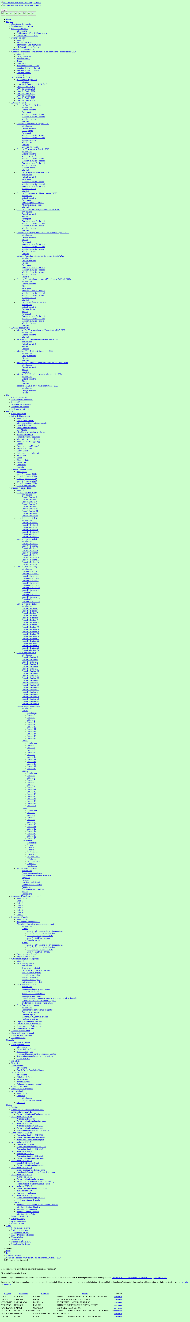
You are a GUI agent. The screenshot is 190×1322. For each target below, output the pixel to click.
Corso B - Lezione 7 (30, 527)
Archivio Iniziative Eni (20, 328)
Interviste (15, 1202)
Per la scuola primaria (25, 963)
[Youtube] (12, 15)
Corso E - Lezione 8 (30, 618)
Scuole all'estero (18, 402)
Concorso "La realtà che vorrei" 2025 (32, 302)
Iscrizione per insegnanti (21, 404)
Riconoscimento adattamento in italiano (33, 1130)
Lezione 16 (31, 736)
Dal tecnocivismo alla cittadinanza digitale (39, 1000)
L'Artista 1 (31, 847)
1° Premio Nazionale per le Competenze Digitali (36, 1054)
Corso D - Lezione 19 (31, 601)
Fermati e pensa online (31, 975)
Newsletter (15, 1061)
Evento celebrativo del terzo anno (30, 1179)
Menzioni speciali (29, 142)
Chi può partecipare (19, 397)
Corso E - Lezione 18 (30, 632)
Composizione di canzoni (32, 884)
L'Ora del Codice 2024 (26, 100)
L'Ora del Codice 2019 (26, 89)
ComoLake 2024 (23, 1058)
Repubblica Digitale (25, 1051)
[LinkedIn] (7, 15)
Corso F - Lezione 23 (30, 692)
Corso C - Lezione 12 (30, 560)
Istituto (85, 1294)
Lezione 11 (31, 729)
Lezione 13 (31, 731)
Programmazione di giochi (27, 954)
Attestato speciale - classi (32, 205)
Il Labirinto (21, 455)
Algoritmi (26, 877)
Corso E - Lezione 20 (30, 636)
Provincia (23, 1294)
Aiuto (8, 1225)
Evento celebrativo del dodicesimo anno (27, 1109)
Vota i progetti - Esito (30, 156)
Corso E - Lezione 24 (30, 646)
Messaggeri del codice (20, 1216)
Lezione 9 (31, 822)
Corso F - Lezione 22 (30, 690)
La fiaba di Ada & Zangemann (29, 1024)
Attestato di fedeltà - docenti (28, 66)
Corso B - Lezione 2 (30, 523)
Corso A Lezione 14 (30, 516)
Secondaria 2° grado (19, 917)
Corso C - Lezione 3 (30, 546)
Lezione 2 (31, 775)
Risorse (20, 61)
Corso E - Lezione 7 (30, 615)
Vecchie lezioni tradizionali (28, 868)
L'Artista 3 (31, 854)
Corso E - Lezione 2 (30, 608)
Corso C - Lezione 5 (30, 548)
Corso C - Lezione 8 (30, 553)
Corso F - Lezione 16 (30, 678)
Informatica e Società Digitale (29, 45)
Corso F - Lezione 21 (30, 687)
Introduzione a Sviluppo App (28, 441)
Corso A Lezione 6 (29, 504)
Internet (25, 891)
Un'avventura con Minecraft (28, 453)
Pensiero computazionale (32, 873)
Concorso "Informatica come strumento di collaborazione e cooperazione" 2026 (43, 52)
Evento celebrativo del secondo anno (32, 1188)
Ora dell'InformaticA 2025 (27, 35)
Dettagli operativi (24, 56)
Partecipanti (21, 63)
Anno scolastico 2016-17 (21, 1174)
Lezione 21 (31, 806)
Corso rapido (27, 840)
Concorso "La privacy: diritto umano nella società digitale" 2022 (43, 233)
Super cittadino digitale (31, 980)
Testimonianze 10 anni (20, 1042)
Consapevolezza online (31, 996)
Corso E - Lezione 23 (30, 643)
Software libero (17, 1065)
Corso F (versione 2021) (26, 485)
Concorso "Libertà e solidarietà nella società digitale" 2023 (40, 256)
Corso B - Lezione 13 (30, 536)
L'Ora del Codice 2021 (26, 93)
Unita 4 (20, 908)
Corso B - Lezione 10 (30, 532)
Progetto (9, 21)
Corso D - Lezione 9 (30, 585)
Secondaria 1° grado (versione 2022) (26, 896)
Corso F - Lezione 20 (30, 685)
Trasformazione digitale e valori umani (37, 1003)
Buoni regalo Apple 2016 (27, 79)
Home (8, 19)
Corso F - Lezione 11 (30, 671)
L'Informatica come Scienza (28, 47)
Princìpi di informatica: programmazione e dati (35, 924)
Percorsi (9, 411)
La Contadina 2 (33, 857)
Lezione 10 (31, 727)
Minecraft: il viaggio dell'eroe (28, 439)
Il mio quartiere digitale (31, 973)
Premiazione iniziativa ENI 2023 (30, 1126)
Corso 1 (25, 710)
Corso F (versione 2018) (26, 652)
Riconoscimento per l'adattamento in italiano (35, 1056)
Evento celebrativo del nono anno (30, 1128)
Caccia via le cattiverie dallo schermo (37, 970)
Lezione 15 (31, 799)
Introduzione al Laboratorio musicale (32, 423)
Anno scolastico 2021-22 (21, 1133)
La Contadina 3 (33, 861)
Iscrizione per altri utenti (21, 409)
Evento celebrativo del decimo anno (31, 1121)
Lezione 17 (31, 766)
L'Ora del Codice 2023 (26, 98)
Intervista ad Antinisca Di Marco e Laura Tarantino (37, 1205)
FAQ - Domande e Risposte (22, 1235)
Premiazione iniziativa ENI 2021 (30, 1149)
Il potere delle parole (30, 977)
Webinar (14, 1107)
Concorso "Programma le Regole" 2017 (33, 124)
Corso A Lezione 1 (29, 497)
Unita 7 (20, 915)
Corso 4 (25, 808)
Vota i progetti (27, 131)
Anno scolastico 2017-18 (21, 1167)
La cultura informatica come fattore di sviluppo (36, 1172)
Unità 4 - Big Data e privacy (38, 938)
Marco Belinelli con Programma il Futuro (33, 1184)
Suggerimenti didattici (20, 1232)
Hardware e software (30, 1019)
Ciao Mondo (22, 430)
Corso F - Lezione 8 (30, 666)
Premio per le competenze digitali (30, 1140)
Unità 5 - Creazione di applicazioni (41, 933)
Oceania (20, 444)
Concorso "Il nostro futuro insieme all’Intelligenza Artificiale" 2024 (44, 279)
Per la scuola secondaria (26, 984)
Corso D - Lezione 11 (30, 590)
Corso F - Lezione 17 (30, 680)
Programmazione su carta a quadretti (36, 875)
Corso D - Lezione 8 (30, 583)
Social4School (22, 1079)
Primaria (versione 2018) (21, 488)
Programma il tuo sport (26, 448)
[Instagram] (21, 15)
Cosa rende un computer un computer (37, 1010)
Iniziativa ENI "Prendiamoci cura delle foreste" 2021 (38, 339)
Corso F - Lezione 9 (30, 669)
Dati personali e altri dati (32, 982)
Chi (7, 395)
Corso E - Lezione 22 (30, 641)
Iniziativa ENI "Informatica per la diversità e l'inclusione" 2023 (42, 362)
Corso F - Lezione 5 (30, 662)
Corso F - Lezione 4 (30, 659)
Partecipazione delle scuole (22, 400)
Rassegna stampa (18, 1218)
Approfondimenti (18, 1038)
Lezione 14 (31, 734)
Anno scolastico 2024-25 (21, 1112)
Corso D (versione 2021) (27, 481)
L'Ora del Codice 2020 (26, 91)
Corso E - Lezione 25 (30, 648)
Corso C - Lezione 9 (30, 555)
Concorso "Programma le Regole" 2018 (33, 149)
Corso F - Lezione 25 (30, 697)
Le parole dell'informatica (21, 1035)
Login (4, 10)
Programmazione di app (26, 956)
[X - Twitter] (25, 15)
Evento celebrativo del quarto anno (31, 1170)
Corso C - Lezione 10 (30, 557)
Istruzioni (25, 82)
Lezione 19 (31, 768)
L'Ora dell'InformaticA (20, 416)
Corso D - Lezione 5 (30, 576)
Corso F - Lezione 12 (30, 673)
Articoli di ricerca (18, 1221)
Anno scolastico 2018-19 (21, 1160)
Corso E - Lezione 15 (30, 627)
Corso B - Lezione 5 (30, 525)
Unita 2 (20, 903)
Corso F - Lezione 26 (30, 699)
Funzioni (25, 880)
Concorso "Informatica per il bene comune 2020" (37, 193)
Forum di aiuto (17, 1237)
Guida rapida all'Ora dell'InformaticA (32, 33)
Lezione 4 (31, 717)
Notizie (9, 1105)
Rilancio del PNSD (24, 1177)
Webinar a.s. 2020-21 (25, 1144)
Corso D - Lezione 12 (31, 592)
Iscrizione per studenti (20, 407)
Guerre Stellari (22, 451)
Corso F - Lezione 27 (30, 701)
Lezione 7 (31, 722)
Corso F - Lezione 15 (30, 676)
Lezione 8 (31, 724)
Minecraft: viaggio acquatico (28, 437)
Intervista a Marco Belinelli (28, 1212)
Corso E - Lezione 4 (30, 611)
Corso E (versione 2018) (27, 604)
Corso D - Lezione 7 (30, 581)
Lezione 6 (31, 750)
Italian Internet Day (24, 1191)
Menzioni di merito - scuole (28, 70)
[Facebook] (3, 15)
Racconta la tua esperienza (22, 1089)
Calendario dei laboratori (32, 1100)
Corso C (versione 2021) (27, 478)
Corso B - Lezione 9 (30, 530)
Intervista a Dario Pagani (27, 1209)
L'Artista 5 (31, 864)
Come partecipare (18, 414)
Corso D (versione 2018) (27, 567)
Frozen (19, 458)
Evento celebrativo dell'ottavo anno (31, 1137)
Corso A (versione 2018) (27, 492)
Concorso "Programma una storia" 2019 (33, 172)
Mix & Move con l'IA (25, 420)
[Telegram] (29, 15)
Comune (45, 1294)
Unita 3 (20, 905)
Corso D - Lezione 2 (30, 571)
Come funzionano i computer (28, 1005)
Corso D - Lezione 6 (30, 578)
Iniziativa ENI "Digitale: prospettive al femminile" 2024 (39, 374)
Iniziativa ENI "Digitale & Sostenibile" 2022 (35, 351)
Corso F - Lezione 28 (30, 703)
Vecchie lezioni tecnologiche (28, 706)
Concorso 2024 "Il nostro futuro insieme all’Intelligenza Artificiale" (139, 1278)
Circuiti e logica (28, 1014)
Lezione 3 (31, 715)
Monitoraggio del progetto (22, 26)
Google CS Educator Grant (28, 1163)
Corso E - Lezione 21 (30, 639)
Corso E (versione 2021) (27, 483)
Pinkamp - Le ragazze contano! (29, 1084)
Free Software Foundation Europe (30, 1070)
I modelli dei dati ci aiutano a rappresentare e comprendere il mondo (49, 998)
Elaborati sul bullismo (30, 147)
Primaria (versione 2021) (21, 469)
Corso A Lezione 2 (29, 499)
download (118, 1296)
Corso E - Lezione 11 (30, 622)
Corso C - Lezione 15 (30, 564)
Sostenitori (21, 1102)
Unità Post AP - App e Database (40, 935)
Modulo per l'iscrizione (20, 1244)
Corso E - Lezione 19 (30, 634)
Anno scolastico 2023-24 (21, 1116)
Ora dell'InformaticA (19, 28)
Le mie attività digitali (30, 991)
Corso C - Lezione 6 (30, 550)
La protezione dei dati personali (29, 1021)
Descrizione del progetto (21, 24)
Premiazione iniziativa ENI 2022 (30, 1135)
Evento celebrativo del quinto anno (31, 1165)
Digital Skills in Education (27, 1049)
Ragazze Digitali (23, 1082)
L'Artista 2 (31, 850)
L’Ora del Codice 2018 (26, 86)
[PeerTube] (16, 15)
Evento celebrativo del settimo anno (31, 1147)
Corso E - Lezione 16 (30, 629)
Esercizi (25, 942)
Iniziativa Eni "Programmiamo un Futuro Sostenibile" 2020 (41, 330)
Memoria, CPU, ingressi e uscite (35, 1017)
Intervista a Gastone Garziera (28, 1207)
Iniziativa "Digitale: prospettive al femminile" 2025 (37, 386)
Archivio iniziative (18, 1091)
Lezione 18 (31, 738)
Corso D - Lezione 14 (31, 594)
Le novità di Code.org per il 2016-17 (32, 84)
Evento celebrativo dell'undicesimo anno (33, 1114)
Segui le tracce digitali (31, 968)
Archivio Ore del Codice (21, 77)
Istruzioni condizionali (31, 882)
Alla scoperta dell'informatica (28, 922)
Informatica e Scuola (25, 42)
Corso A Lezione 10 (30, 509)
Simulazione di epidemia (27, 427)
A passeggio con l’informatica (29, 1026)
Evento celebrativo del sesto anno (30, 1158)
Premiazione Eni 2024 (26, 1119)
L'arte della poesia (24, 425)
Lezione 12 (31, 792)
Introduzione (22, 31)
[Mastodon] (34, 15)
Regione (7, 1294)
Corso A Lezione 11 (30, 511)
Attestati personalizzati (20, 1031)
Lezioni (25, 929)
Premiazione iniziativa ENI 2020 (30, 1156)
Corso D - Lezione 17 (31, 599)
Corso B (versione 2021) (27, 476)
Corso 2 (25, 741)
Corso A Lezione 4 (29, 502)
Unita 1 (20, 901)
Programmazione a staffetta (33, 889)
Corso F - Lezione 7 (30, 664)
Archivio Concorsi (18, 103)
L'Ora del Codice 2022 (26, 96)
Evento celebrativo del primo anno (31, 1198)
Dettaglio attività (33, 940)
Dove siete (15, 1063)
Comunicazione (17, 1223)
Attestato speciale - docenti (33, 202)
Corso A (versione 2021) (27, 474)
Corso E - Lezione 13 (30, 625)
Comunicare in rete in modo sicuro (36, 989)
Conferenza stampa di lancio (28, 1200)
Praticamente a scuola (25, 1028)
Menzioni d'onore (24, 73)
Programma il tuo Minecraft (28, 446)
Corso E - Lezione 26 (30, 650)
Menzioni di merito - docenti (28, 68)
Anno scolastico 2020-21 (21, 1142)
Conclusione (32, 866)
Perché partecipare (18, 38)
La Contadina (32, 852)
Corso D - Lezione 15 (31, 597)
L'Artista (20, 467)
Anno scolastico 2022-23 (21, 1123)
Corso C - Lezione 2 (30, 543)
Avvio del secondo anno (26, 1193)
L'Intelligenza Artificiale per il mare (31, 432)
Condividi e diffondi (19, 1086)
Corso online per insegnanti (22, 1033)
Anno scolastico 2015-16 (21, 1186)
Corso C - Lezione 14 (30, 562)
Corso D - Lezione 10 (31, 588)
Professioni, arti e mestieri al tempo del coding (35, 1181)
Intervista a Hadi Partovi (26, 1214)
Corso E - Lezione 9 (30, 620)
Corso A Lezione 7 (29, 506)
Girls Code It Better (25, 1077)
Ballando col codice (25, 434)
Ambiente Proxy (23, 59)
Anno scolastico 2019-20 (21, 1151)
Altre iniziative (17, 1072)
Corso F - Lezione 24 (30, 694)
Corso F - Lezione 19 (30, 683)
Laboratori (21, 1096)
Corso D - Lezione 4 (30, 574)
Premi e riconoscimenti (20, 1045)
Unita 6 (20, 912)
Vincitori (20, 75)
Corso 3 (25, 771)
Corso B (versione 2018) (27, 518)
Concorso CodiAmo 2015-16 (28, 105)
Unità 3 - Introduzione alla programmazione (45, 931)
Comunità (10, 1040)
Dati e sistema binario (30, 1012)
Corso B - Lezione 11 (30, 534)
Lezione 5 (31, 720)
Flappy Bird (21, 462)
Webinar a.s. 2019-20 (25, 1154)
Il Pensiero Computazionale (22, 49)
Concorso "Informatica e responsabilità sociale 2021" (38, 209)
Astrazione (26, 887)
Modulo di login (18, 1239)
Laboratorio (21, 465)
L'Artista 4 (31, 859)
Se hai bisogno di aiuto (20, 1228)
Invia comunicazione (19, 1230)
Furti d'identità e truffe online (33, 993)
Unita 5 (20, 910)
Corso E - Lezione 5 (30, 613)
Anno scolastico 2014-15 (21, 1195)
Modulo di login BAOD (21, 1242)
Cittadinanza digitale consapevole (25, 959)
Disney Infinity (23, 460)
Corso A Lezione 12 (30, 513)
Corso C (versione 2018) (27, 539)
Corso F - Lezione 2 (30, 657)
